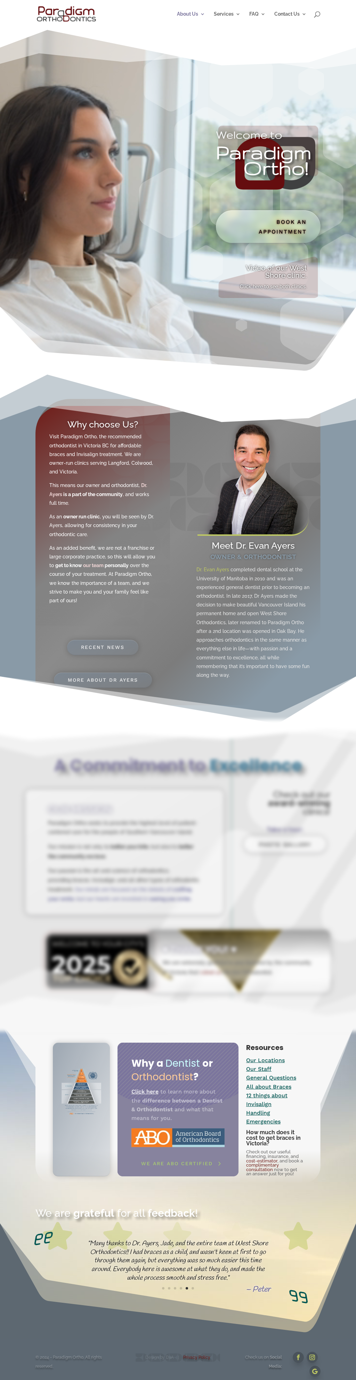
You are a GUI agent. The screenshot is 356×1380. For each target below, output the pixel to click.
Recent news (102, 647)
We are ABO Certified (177, 1163)
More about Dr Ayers (103, 680)
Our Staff (259, 1069)
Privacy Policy (196, 1357)
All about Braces (268, 1086)
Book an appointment (283, 227)
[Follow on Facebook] (298, 1357)
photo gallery (285, 844)
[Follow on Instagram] (312, 1357)
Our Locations (265, 1060)
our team (93, 565)
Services (224, 14)
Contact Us (287, 14)
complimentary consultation (262, 1167)
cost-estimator (261, 1160)
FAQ (254, 14)
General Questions (271, 1077)
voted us (210, 972)
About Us (187, 14)
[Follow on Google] (315, 1371)
